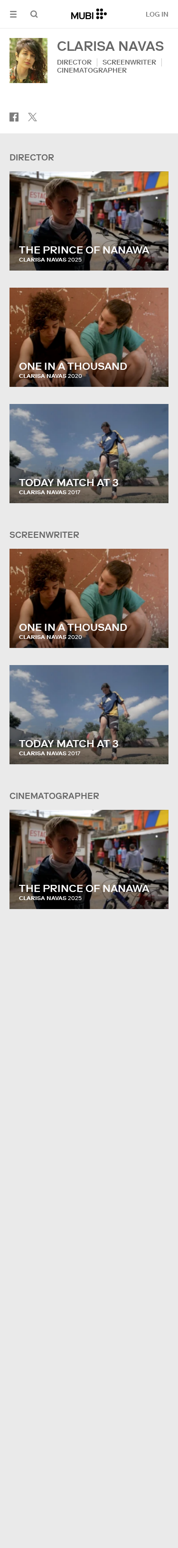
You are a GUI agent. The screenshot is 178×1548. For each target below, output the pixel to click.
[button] (13, 14)
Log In (157, 14)
